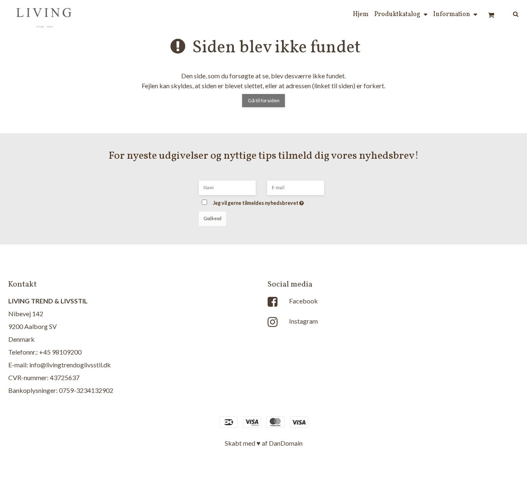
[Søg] (510, 13)
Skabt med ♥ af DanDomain (264, 443)
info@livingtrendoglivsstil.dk (70, 365)
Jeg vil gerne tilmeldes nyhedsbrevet (270, 200)
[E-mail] (295, 186)
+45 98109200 (60, 352)
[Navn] (227, 186)
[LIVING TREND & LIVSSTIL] (45, 14)
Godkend (213, 218)
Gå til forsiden (264, 100)
